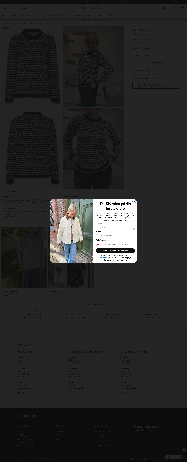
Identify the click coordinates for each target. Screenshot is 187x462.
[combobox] (99, 244)
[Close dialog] (134, 201)
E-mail (98, 231)
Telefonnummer (103, 240)
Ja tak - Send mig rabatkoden (115, 251)
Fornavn (99, 223)
